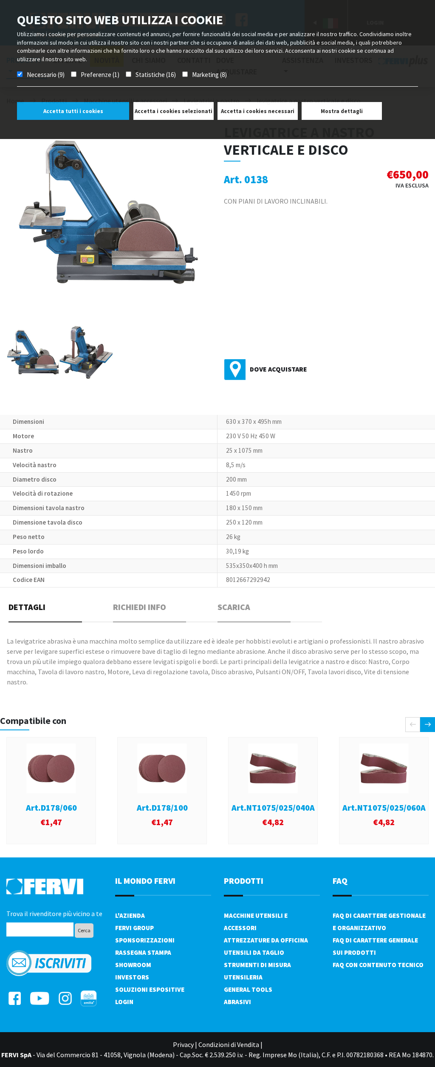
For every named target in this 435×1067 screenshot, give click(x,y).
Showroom (133, 965)
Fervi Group (134, 928)
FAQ (340, 880)
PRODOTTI (243, 880)
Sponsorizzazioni (145, 940)
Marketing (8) (209, 75)
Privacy (183, 1044)
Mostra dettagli (342, 111)
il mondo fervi (145, 880)
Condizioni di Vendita (228, 1044)
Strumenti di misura (257, 965)
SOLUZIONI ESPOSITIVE (149, 989)
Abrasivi (237, 1002)
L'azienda (130, 915)
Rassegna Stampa (143, 952)
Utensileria (243, 977)
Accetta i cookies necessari (257, 111)
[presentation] (412, 724)
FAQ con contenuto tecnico (378, 965)
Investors (132, 977)
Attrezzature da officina (266, 940)
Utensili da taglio (254, 952)
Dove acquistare (278, 369)
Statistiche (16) (156, 75)
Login (124, 1002)
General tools (248, 989)
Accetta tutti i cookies (73, 111)
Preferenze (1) (100, 75)
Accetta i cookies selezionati (173, 111)
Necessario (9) (46, 75)
